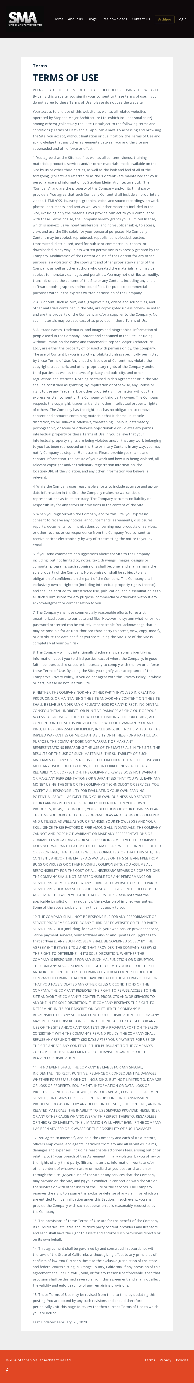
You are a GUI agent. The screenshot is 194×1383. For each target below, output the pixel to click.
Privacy (165, 1360)
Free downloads (114, 19)
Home (58, 19)
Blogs (92, 19)
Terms (149, 1360)
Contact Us (141, 19)
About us (75, 19)
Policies (182, 1360)
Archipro (164, 19)
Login (181, 19)
